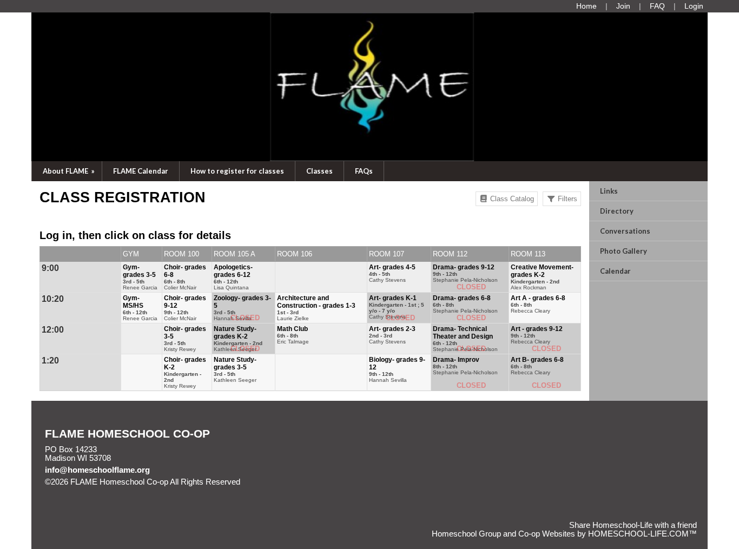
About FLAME (69, 171)
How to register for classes (237, 171)
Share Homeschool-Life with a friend (633, 525)
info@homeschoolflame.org (97, 470)
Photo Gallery (623, 251)
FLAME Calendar (140, 171)
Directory (617, 211)
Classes (319, 171)
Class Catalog (511, 199)
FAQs (364, 171)
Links (609, 191)
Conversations (625, 231)
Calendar (615, 271)
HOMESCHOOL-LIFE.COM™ (642, 534)
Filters (566, 199)
